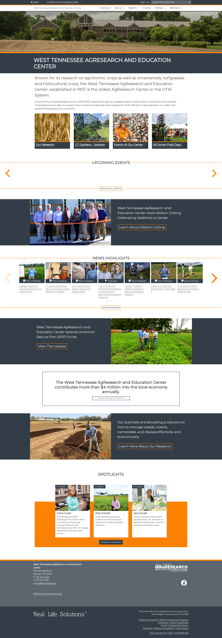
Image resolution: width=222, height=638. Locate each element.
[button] (35, 2)
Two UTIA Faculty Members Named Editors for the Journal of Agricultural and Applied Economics (109, 291)
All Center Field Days (167, 144)
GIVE (142, 2)
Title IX (164, 625)
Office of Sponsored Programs (174, 620)
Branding (147, 628)
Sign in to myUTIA (158, 633)
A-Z (148, 2)
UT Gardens (146, 8)
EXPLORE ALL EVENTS (111, 188)
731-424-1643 (42, 577)
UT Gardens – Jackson (90, 144)
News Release (33, 281)
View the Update (52, 346)
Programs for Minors (178, 625)
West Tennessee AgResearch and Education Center (58, 8)
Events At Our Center (128, 144)
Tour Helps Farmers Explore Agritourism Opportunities (81, 289)
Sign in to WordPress (178, 633)
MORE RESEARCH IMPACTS (111, 398)
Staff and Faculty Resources (47, 594)
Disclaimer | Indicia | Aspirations (173, 622)
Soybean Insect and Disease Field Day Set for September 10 (30, 289)
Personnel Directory (148, 620)
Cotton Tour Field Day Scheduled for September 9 (163, 289)
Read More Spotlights (111, 542)
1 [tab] (107, 301)
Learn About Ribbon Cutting (142, 227)
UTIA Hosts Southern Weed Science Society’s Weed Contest (188, 289)
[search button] (189, 2)
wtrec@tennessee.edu (45, 583)
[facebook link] (184, 583)
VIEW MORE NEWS (111, 308)
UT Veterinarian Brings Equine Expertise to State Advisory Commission (57, 289)
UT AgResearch (105, 8)
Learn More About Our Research (145, 446)
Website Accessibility (163, 628)
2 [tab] (111, 301)
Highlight (112, 281)
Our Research (45, 144)
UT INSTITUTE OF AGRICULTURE (62, 2)
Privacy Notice (181, 628)
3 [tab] (114, 301)
